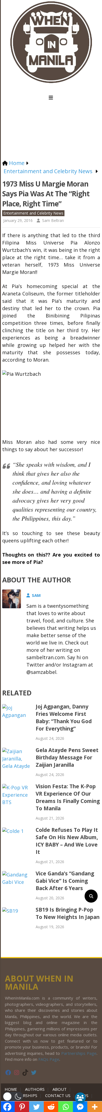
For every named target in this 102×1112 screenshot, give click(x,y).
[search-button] (91, 896)
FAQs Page (48, 1059)
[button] (13, 1096)
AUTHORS (35, 1089)
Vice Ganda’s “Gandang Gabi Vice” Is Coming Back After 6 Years (65, 881)
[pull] (51, 97)
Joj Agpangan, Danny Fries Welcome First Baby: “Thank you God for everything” (64, 717)
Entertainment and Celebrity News (33, 213)
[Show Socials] (80, 1097)
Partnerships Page (79, 1053)
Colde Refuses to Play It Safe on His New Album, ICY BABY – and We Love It (67, 841)
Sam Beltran (53, 220)
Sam (36, 595)
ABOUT (59, 1089)
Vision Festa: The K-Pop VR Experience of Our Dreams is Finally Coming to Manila (68, 797)
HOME (12, 1089)
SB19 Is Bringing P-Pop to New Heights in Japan (68, 913)
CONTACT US (58, 1095)
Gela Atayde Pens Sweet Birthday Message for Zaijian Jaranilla (67, 757)
